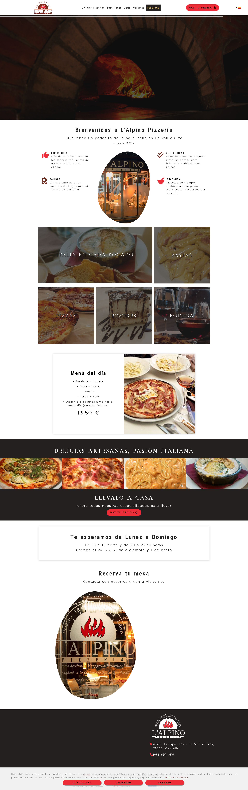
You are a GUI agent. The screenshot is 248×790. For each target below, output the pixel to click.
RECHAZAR (123, 782)
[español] (239, 7)
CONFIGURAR (82, 782)
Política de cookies (176, 777)
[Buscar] (236, 7)
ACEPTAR (164, 782)
